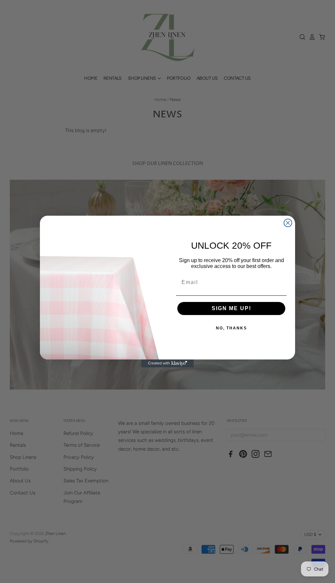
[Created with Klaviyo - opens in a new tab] (167, 363)
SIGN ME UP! (231, 308)
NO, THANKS (231, 328)
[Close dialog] (288, 223)
